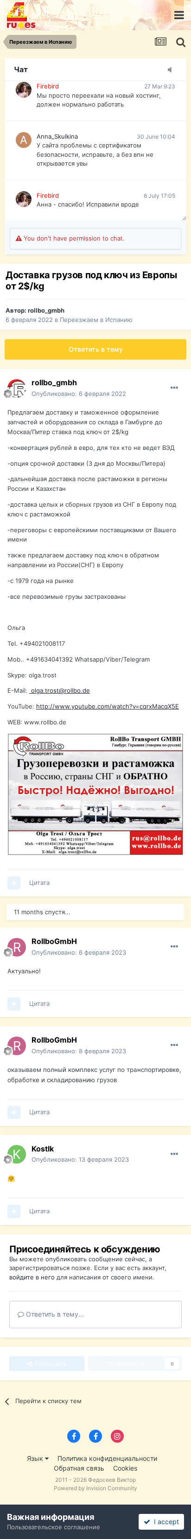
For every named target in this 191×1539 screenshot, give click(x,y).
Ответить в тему (96, 349)
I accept (164, 1522)
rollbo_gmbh (46, 310)
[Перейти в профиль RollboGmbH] (16, 947)
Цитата (39, 882)
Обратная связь (79, 1468)
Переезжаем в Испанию (96, 319)
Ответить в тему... (54, 1314)
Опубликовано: (79, 393)
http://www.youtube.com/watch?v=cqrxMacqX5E (107, 706)
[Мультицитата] (13, 883)
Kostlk (43, 1148)
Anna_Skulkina (57, 136)
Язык (36, 1458)
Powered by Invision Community (95, 1488)
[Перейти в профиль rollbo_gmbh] (16, 388)
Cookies (125, 1468)
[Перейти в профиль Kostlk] (16, 1154)
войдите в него (32, 1277)
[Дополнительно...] (174, 388)
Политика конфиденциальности (107, 1458)
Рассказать (49, 1363)
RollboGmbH (54, 941)
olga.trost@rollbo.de (60, 690)
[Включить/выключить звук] (172, 70)
